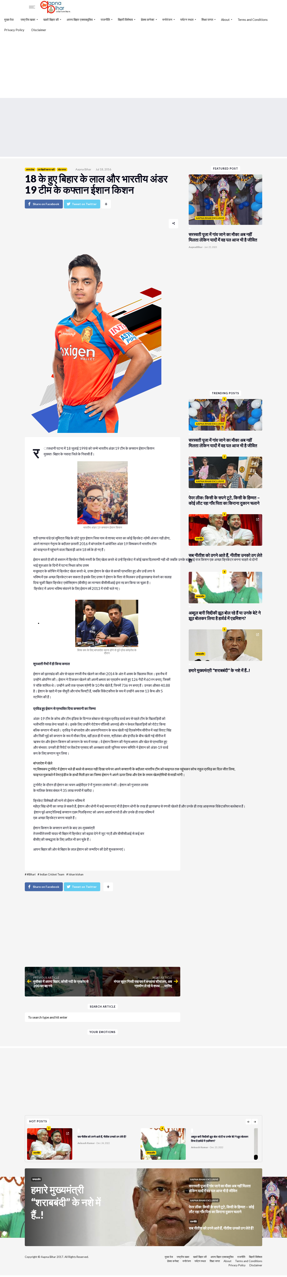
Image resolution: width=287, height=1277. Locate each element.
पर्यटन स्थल (187, 19)
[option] (84, 1143)
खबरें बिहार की (51, 19)
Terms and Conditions (253, 19)
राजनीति (105, 19)
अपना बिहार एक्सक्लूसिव (80, 19)
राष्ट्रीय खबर (28, 19)
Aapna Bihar (83, 169)
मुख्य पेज (9, 19)
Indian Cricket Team (52, 874)
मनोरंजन (167, 19)
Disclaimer (38, 30)
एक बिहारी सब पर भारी (46, 169)
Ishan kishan (75, 874)
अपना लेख (30, 169)
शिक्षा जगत (207, 19)
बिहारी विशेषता (125, 19)
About (225, 19)
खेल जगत (62, 169)
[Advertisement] (143, 66)
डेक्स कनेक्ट (147, 19)
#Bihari (31, 874)
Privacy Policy (14, 30)
